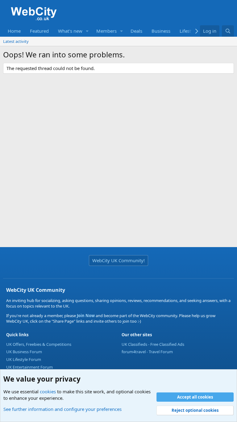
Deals (136, 31)
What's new (70, 31)
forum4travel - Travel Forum (147, 351)
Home (14, 31)
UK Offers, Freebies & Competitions (38, 344)
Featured (39, 31)
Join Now (85, 315)
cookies (48, 391)
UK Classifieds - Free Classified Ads (153, 344)
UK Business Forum (24, 351)
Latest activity (16, 41)
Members (106, 31)
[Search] (228, 31)
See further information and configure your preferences (62, 409)
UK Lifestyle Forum (23, 359)
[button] (87, 31)
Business (161, 31)
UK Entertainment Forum (29, 367)
